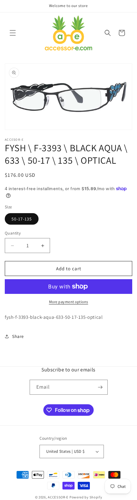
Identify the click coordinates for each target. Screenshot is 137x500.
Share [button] (18, 336)
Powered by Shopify (85, 497)
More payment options (68, 301)
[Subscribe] (100, 387)
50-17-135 (21, 219)
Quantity (13, 233)
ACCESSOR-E (58, 497)
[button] (13, 33)
